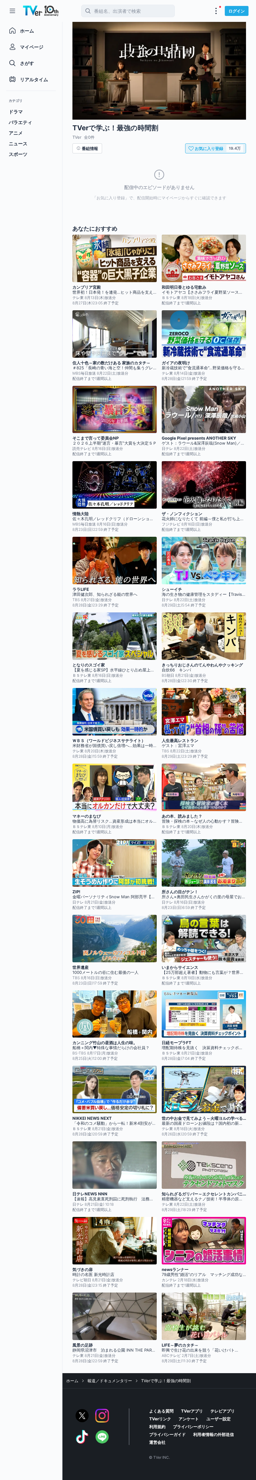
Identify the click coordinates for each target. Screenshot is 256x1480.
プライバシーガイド (167, 1434)
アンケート (189, 1418)
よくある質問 (161, 1410)
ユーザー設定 (218, 1418)
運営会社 (157, 1442)
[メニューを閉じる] (12, 11)
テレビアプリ (222, 1410)
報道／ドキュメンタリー (109, 1380)
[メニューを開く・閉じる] (216, 11)
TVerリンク (160, 1418)
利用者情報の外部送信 (213, 1434)
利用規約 (157, 1426)
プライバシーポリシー (193, 1426)
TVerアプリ (192, 1410)
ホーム (72, 1380)
